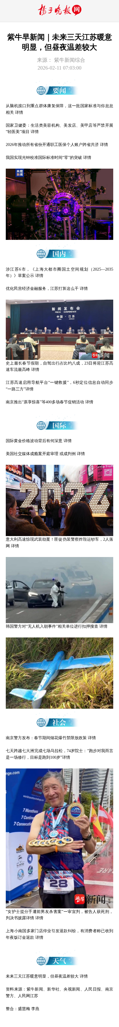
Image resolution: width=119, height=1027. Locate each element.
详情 (19, 112)
